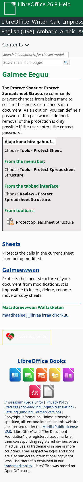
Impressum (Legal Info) (23, 402)
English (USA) (17, 31)
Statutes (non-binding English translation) (39, 407)
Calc (55, 21)
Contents (12, 44)
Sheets (11, 244)
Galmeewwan (20, 269)
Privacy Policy (57, 402)
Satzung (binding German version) (32, 412)
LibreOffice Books (41, 361)
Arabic (68, 31)
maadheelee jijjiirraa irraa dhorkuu (35, 315)
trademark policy (18, 465)
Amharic (47, 31)
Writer (40, 21)
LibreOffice (15, 21)
